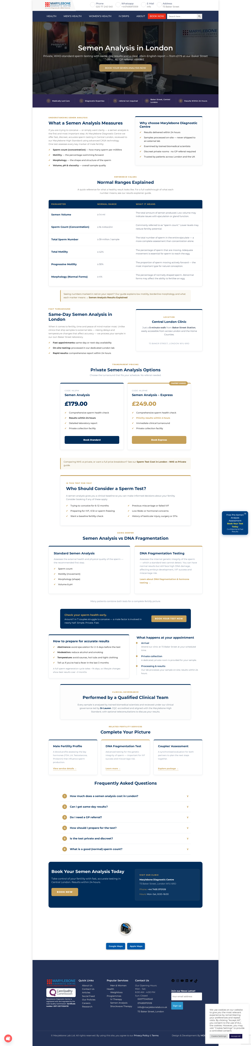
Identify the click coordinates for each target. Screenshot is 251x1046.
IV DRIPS (124, 16)
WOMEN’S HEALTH (100, 16)
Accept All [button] (236, 1036)
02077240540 (145, 999)
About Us (87, 985)
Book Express (159, 439)
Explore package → (168, 768)
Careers (86, 1003)
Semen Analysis (119, 1002)
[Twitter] (191, 981)
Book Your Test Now (169, 618)
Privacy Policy (141, 1035)
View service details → (65, 768)
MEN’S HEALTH (73, 16)
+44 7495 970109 (157, 889)
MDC (203, 1035)
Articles (86, 992)
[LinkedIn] (187, 981)
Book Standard (92, 439)
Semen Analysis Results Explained (108, 297)
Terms (155, 1035)
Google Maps (116, 946)
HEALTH (51, 16)
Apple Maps (136, 946)
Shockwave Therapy (121, 1006)
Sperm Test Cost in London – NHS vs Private (161, 461)
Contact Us (88, 989)
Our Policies (88, 999)
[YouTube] (182, 981)
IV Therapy (116, 999)
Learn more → (113, 768)
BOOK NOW (157, 16)
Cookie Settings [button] (218, 1036)
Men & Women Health (117, 987)
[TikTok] (196, 981)
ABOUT (140, 16)
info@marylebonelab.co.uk (152, 1007)
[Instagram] (177, 981)
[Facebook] (173, 981)
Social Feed (88, 996)
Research (87, 1006)
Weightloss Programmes (115, 994)
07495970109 (145, 1003)
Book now (65, 892)
